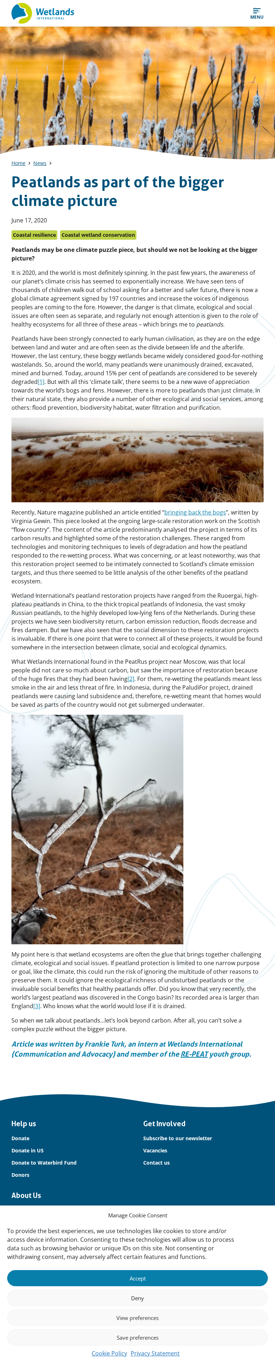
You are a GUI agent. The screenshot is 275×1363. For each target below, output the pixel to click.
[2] (130, 679)
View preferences (137, 1317)
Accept (138, 1278)
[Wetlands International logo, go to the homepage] (42, 13)
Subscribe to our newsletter (177, 1138)
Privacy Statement (155, 1353)
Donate (20, 1138)
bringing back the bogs (195, 512)
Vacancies (155, 1150)
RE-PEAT (194, 1054)
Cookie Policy (109, 1353)
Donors (20, 1174)
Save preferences (138, 1337)
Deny (137, 1298)
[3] (36, 1006)
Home (18, 163)
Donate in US (27, 1150)
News (40, 163)
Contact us (156, 1162)
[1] (41, 382)
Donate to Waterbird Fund (44, 1162)
